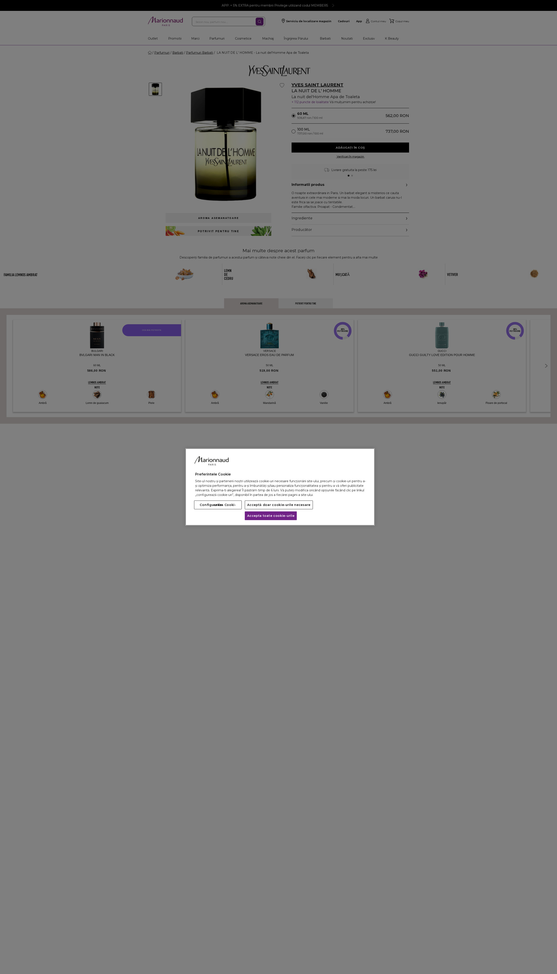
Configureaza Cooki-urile (218, 505)
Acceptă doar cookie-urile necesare (278, 505)
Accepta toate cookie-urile (270, 516)
